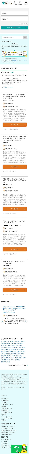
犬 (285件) (4, 341)
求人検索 (15, 4)
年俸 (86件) (4, 353)
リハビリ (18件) (13, 357)
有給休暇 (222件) (17, 355)
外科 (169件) (20, 353)
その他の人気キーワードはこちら (17, 365)
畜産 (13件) (4, 351)
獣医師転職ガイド (6, 410)
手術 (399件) (4, 357)
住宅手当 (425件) (6, 355)
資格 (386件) (13, 349)
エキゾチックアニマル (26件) (9, 347)
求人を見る (14, 124)
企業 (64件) (22, 347)
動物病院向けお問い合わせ (8, 432)
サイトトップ (4, 398)
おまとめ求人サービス (7, 428)
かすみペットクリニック (9, 312)
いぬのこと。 (4, 441)
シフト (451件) (15, 359)
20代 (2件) (13, 343)
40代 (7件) (4, 345)
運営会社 (3, 420)
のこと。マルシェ (6, 447)
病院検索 (20, 4)
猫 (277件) (11, 341)
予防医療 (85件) (5, 361)
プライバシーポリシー (7, 416)
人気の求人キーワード (7, 404)
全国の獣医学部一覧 (6, 412)
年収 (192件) (4, 349)
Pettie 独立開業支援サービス (9, 430)
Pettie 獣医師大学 (6, 439)
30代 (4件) (20, 343)
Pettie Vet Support (6, 434)
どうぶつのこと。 (6, 445)
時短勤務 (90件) (5, 359)
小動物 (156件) (5, 343)
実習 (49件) (22, 357)
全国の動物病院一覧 (6, 408)
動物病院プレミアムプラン (8, 426)
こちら (13, 58)
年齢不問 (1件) (12, 351)
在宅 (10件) (20, 349)
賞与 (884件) (21, 351)
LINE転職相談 (5, 400)
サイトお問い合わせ (6, 418)
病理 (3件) (19, 345)
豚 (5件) (23, 341)
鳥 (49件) (17, 341)
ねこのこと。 (4, 443)
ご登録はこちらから (7, 87)
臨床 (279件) (11, 345)
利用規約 (14, 60)
